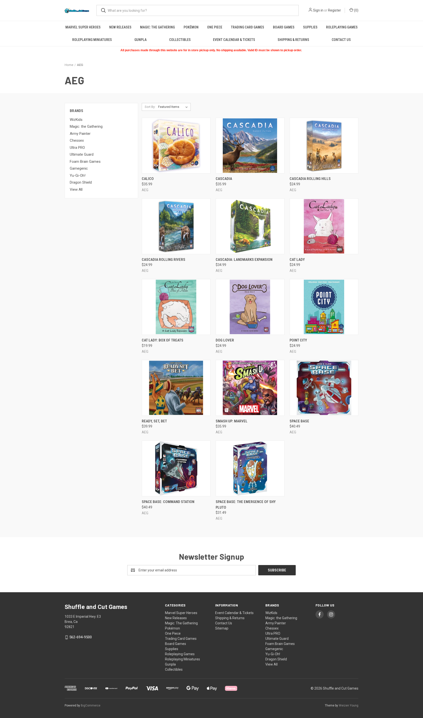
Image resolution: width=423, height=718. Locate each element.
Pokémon (191, 27)
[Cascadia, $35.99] (250, 146)
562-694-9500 (80, 637)
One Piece (214, 27)
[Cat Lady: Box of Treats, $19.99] (176, 307)
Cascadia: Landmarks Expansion (244, 259)
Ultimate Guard (82, 154)
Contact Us (341, 40)
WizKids (76, 119)
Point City (298, 340)
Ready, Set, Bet (154, 421)
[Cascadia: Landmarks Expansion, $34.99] (250, 226)
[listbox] (173, 107)
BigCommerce (90, 705)
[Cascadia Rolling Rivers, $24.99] (176, 226)
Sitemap (221, 628)
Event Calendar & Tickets (234, 40)
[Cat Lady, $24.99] (324, 226)
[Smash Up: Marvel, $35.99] (250, 388)
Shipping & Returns (293, 40)
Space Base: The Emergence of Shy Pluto (246, 505)
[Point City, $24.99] (324, 307)
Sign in (318, 10)
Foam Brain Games (85, 161)
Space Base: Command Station (168, 502)
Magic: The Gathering (157, 27)
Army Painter (80, 133)
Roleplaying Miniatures (92, 40)
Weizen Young (348, 705)
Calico (148, 178)
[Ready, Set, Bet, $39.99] (176, 388)
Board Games (283, 27)
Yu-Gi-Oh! (77, 175)
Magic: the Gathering (86, 126)
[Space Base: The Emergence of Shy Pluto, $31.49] (250, 468)
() (355, 10)
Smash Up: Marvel (231, 421)
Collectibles (180, 40)
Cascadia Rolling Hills (310, 178)
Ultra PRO (77, 147)
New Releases (120, 27)
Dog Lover (225, 340)
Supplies (310, 27)
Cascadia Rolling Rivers (163, 259)
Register (334, 10)
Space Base (299, 421)
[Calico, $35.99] (176, 146)
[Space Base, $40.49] (324, 388)
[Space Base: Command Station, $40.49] (176, 468)
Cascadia (224, 178)
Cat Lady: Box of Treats (162, 340)
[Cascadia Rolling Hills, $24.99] (324, 146)
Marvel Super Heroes (83, 27)
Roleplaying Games (342, 27)
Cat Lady (297, 259)
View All (76, 189)
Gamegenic (79, 168)
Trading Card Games (247, 27)
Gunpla (140, 40)
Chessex (77, 140)
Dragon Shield (81, 182)
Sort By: (150, 107)
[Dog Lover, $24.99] (250, 307)
